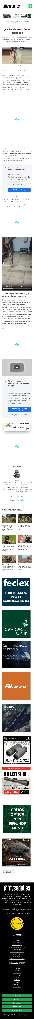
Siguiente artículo (17, 500)
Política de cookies (17, 956)
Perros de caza (17, 984)
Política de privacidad (17, 952)
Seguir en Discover (19, 415)
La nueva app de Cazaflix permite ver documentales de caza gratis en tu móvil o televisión (9, 548)
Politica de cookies (17, 954)
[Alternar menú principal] (30, 6)
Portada (7, 22)
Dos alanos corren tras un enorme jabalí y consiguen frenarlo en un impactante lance (24, 567)
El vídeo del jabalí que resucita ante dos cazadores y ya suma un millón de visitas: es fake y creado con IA (8, 567)
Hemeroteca (17, 987)
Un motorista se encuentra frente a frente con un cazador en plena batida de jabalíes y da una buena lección (8, 527)
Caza (17, 970)
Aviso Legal (17, 949)
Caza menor (17, 975)
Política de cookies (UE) (17, 959)
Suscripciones (17, 942)
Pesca (17, 977)
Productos (17, 980)
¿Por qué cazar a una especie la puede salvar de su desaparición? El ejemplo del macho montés (25, 547)
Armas (17, 982)
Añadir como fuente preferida (19, 409)
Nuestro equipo (17, 945)
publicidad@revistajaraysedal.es (21, 910)
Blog (12, 22)
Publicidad (17, 940)
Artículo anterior (17, 496)
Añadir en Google (19, 190)
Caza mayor (17, 973)
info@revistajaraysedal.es (21, 913)
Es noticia (17, 968)
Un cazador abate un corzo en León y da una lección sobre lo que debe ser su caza (24, 527)
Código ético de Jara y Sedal (17, 947)
